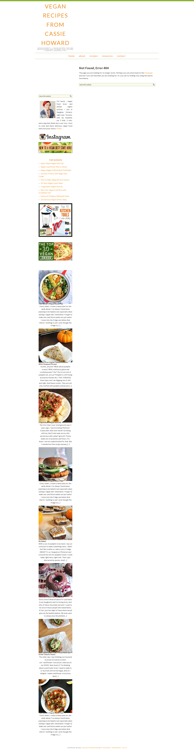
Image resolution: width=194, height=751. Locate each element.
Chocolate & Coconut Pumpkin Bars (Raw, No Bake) (55, 540)
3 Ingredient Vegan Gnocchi (50, 422)
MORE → (60, 129)
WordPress (116, 748)
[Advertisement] (55, 77)
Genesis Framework (90, 748)
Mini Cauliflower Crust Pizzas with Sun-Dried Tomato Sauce (55, 653)
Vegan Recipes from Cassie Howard (55, 24)
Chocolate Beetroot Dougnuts (51, 597)
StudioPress (106, 748)
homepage (148, 73)
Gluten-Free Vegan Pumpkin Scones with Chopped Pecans (53, 363)
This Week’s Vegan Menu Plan (51, 304)
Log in (124, 748)
